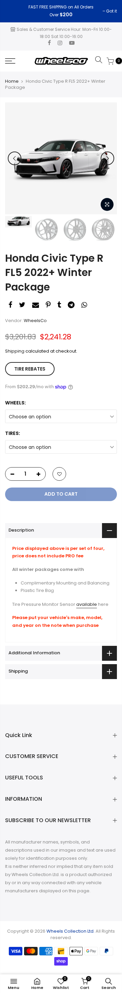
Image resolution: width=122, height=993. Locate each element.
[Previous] (14, 158)
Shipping (14, 351)
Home (12, 81)
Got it (13, 11)
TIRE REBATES (29, 368)
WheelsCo (35, 320)
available (86, 604)
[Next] (107, 158)
